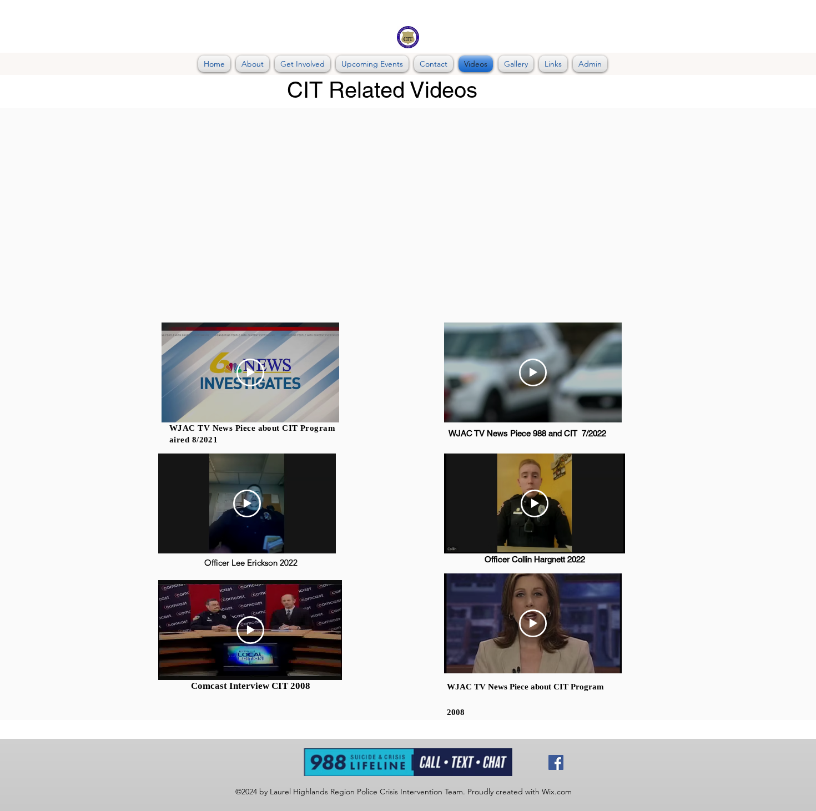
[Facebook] (555, 762)
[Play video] (250, 372)
